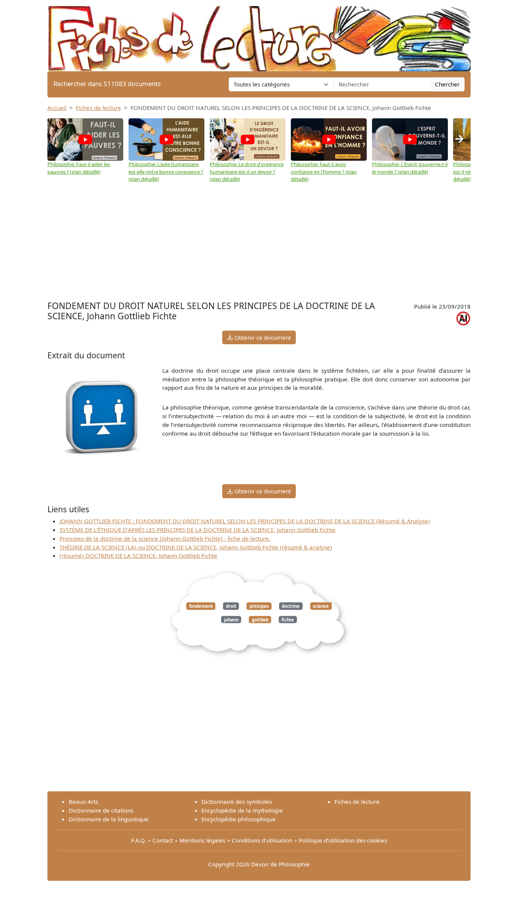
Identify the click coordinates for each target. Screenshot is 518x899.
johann (231, 619)
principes (259, 606)
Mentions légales (202, 840)
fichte (287, 619)
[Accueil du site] (259, 35)
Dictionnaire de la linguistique (109, 819)
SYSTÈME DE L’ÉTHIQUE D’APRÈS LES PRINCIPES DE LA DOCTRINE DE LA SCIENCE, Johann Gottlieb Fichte (198, 529)
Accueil (56, 107)
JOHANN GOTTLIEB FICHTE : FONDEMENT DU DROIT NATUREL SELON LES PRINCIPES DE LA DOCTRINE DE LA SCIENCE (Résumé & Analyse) (245, 521)
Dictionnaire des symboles (236, 801)
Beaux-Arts (83, 801)
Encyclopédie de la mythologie (242, 810)
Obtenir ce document (262, 337)
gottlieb (260, 619)
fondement (201, 606)
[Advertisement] (259, 242)
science (321, 606)
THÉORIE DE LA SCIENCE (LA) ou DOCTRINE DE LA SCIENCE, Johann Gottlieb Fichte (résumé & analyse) (196, 547)
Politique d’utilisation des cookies (343, 840)
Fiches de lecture (98, 107)
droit (231, 606)
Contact (162, 840)
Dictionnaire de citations (101, 810)
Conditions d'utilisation (262, 840)
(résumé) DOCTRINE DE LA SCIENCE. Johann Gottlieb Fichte (138, 555)
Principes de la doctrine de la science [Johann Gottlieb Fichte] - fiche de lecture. (165, 538)
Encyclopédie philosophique (238, 819)
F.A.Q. (138, 840)
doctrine (291, 606)
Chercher (447, 84)
